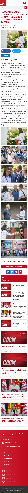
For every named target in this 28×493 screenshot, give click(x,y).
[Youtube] (20, 272)
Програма (7, 461)
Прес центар (8, 453)
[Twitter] (12, 272)
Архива (6, 467)
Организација (8, 458)
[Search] (25, 7)
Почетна (6, 450)
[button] (24, 3)
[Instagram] (16, 272)
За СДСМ (6, 455)
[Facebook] (8, 272)
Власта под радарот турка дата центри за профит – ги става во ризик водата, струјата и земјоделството (14, 396)
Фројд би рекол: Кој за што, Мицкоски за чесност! (18, 287)
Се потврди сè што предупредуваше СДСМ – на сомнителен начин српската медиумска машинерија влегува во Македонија (14, 371)
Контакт (6, 464)
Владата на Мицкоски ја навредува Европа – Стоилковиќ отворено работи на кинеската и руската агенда (19, 315)
